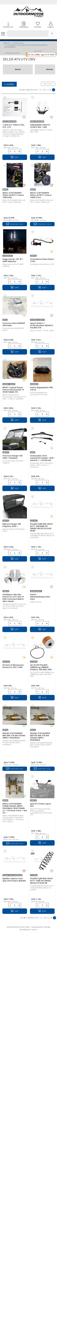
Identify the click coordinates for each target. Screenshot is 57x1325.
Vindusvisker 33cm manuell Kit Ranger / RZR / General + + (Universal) (42, 458)
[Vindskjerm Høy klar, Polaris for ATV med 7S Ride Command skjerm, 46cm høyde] (15, 577)
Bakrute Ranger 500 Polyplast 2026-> (12, 525)
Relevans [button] (47, 84)
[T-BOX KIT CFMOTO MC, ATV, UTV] (15, 107)
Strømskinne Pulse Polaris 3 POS (42, 260)
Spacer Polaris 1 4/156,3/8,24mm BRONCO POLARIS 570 (41, 325)
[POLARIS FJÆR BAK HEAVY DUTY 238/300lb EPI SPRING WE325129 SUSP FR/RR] (42, 506)
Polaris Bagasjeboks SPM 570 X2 (41, 388)
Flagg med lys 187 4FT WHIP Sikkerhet (13, 260)
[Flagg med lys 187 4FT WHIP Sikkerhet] (15, 241)
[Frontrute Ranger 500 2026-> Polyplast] (15, 438)
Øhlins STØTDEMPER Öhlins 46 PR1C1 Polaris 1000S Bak (13, 195)
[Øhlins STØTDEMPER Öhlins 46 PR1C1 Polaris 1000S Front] (42, 175)
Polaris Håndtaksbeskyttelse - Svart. (40, 596)
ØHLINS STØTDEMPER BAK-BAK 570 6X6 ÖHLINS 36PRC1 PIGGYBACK (14, 735)
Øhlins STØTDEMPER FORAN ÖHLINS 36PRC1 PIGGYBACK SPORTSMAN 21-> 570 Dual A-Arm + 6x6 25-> (15, 808)
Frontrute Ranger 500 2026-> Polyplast (12, 457)
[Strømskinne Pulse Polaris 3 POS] (42, 241)
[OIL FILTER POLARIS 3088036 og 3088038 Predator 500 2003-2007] (42, 647)
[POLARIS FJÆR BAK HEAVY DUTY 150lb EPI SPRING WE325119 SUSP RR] (42, 861)
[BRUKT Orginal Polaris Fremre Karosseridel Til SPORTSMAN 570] (15, 370)
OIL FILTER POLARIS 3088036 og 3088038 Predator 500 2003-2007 (41, 667)
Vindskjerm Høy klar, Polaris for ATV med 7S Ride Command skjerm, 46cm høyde (13, 597)
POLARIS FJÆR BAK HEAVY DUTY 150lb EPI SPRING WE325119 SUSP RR (41, 880)
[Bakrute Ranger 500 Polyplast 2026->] (15, 506)
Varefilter (10, 84)
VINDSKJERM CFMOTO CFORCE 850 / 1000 (40, 126)
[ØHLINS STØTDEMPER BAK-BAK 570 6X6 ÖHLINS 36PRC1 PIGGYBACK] (15, 715)
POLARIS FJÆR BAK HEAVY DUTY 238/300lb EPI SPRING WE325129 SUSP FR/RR (41, 527)
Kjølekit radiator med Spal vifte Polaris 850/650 (14, 879)
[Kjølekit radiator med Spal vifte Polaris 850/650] (15, 861)
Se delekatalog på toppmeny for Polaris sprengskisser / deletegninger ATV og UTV (29, 48)
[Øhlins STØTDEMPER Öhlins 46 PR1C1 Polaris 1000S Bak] (15, 175)
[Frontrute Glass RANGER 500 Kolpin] (15, 305)
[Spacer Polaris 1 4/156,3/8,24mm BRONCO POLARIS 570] (42, 305)
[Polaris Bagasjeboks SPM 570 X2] (42, 370)
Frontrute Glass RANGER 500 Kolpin (14, 324)
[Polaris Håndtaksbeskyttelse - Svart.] (42, 577)
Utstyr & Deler (18, 43)
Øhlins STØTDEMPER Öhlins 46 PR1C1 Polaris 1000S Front (40, 195)
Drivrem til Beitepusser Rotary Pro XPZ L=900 (13, 666)
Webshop (6, 43)
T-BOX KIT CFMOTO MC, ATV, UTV (14, 126)
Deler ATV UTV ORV (12, 53)
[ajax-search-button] (52, 33)
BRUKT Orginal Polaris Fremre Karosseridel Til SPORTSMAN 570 (13, 389)
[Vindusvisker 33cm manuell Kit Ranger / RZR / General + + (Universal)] (42, 438)
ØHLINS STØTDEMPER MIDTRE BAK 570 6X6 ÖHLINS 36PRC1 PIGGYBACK (40, 736)
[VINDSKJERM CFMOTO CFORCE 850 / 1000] (42, 107)
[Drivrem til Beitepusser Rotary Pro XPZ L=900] (15, 647)
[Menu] (3, 33)
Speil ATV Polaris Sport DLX (40, 805)
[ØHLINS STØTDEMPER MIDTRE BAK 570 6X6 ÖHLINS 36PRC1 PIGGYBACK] (42, 715)
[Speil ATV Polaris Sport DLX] (42, 786)
